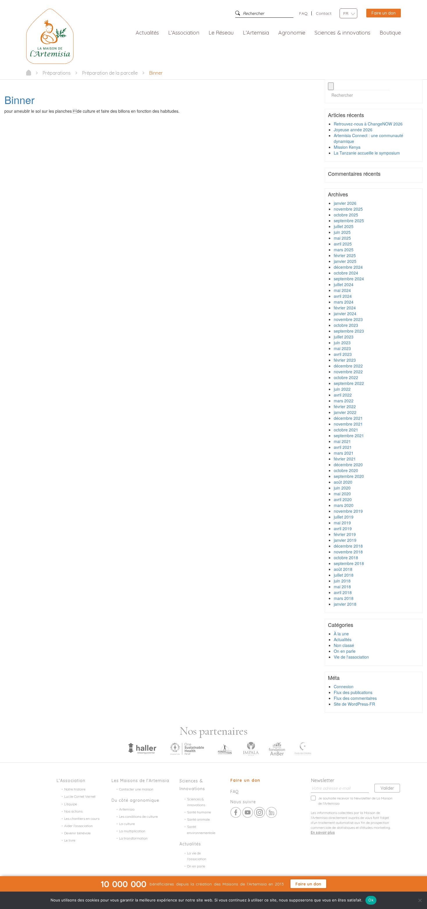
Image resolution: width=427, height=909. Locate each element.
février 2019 (345, 534)
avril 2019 (343, 528)
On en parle (345, 651)
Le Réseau (221, 33)
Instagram (259, 812)
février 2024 (345, 308)
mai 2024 (342, 290)
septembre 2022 (349, 383)
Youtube (247, 812)
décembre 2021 (348, 418)
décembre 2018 (348, 546)
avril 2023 (343, 354)
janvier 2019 (345, 540)
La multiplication (132, 831)
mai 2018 (342, 586)
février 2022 (345, 406)
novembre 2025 (348, 209)
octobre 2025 (346, 215)
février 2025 (345, 255)
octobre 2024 (346, 273)
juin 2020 (342, 488)
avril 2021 (343, 447)
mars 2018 (344, 598)
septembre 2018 (349, 563)
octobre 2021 (346, 430)
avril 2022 (343, 395)
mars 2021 (344, 453)
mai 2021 (342, 441)
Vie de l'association (351, 657)
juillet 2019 (344, 517)
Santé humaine (199, 812)
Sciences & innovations (342, 33)
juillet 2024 (344, 284)
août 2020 (343, 482)
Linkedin (271, 812)
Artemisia (126, 809)
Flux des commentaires (355, 698)
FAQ (303, 13)
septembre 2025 (349, 220)
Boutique (390, 33)
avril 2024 (343, 296)
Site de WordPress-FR (354, 704)
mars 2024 (344, 302)
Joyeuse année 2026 (353, 129)
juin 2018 (342, 581)
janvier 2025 (345, 261)
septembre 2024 (349, 279)
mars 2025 (344, 249)
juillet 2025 (344, 226)
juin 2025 (342, 232)
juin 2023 (342, 342)
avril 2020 (343, 499)
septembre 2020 (349, 476)
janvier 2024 (345, 313)
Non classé (344, 645)
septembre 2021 (349, 435)
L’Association (183, 33)
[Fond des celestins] (303, 748)
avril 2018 (343, 592)
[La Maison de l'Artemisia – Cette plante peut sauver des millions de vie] (49, 36)
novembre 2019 (348, 511)
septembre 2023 (349, 331)
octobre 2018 (346, 557)
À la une (341, 634)
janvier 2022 (345, 412)
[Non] (420, 900)
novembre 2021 (348, 424)
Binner (19, 99)
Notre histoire (74, 789)
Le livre (69, 840)
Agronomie (291, 33)
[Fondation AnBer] (277, 748)
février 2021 (345, 459)
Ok (371, 900)
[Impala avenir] (251, 748)
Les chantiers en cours (81, 818)
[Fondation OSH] (187, 748)
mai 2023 (342, 348)
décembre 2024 (348, 267)
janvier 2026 (345, 203)
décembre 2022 (348, 366)
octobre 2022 (346, 377)
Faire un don (384, 13)
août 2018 (343, 569)
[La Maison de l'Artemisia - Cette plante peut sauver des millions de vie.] (28, 73)
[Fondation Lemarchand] (224, 748)
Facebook (235, 812)
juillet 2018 (344, 575)
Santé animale (198, 819)
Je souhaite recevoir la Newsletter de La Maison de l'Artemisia (355, 800)
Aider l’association (78, 826)
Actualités (147, 33)
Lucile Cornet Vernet (80, 796)
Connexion (344, 686)
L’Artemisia (256, 33)
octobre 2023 (346, 325)
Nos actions (73, 811)
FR (345, 13)
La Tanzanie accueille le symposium (367, 153)
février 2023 (345, 360)
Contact (323, 13)
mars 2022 (344, 401)
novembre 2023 (348, 319)
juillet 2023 (344, 337)
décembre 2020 (348, 464)
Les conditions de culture (138, 816)
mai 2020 (342, 493)
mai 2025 (342, 238)
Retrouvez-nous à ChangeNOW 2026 (368, 124)
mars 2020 (344, 505)
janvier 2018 (345, 604)
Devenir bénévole (77, 833)
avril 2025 (343, 244)
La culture (127, 824)
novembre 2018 (348, 552)
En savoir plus (323, 832)
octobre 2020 (346, 470)
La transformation (133, 838)
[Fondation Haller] (142, 748)
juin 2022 (342, 389)
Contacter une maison (136, 789)
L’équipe (70, 804)
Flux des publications (353, 692)
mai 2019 (342, 523)
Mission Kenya (347, 147)
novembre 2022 (348, 371)
